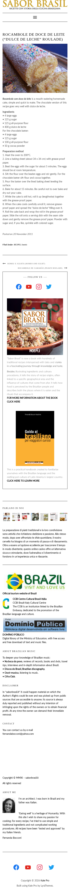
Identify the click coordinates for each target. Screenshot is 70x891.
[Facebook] (19, 287)
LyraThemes (47, 886)
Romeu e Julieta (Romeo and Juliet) (26, 264)
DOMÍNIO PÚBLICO (13, 635)
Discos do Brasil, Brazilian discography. (25, 669)
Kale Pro (45, 881)
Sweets (24, 245)
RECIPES (17, 245)
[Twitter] (49, 287)
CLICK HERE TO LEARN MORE (23, 481)
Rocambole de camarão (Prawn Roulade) (40, 268)
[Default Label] (29, 287)
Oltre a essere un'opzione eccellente (21, 545)
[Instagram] (39, 287)
